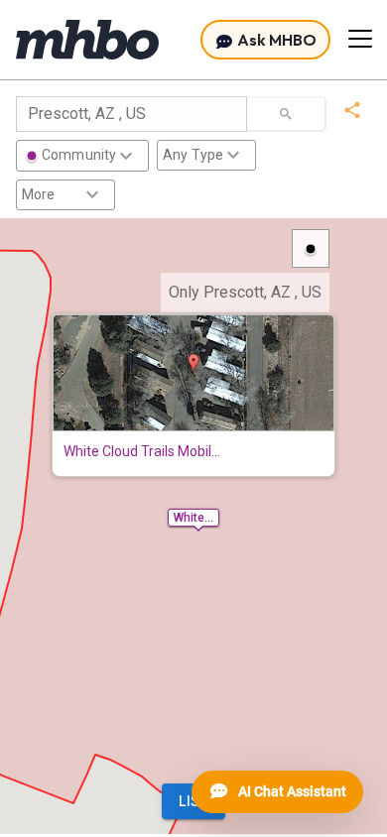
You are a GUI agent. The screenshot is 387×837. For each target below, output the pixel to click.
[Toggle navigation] (360, 39)
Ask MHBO (275, 40)
